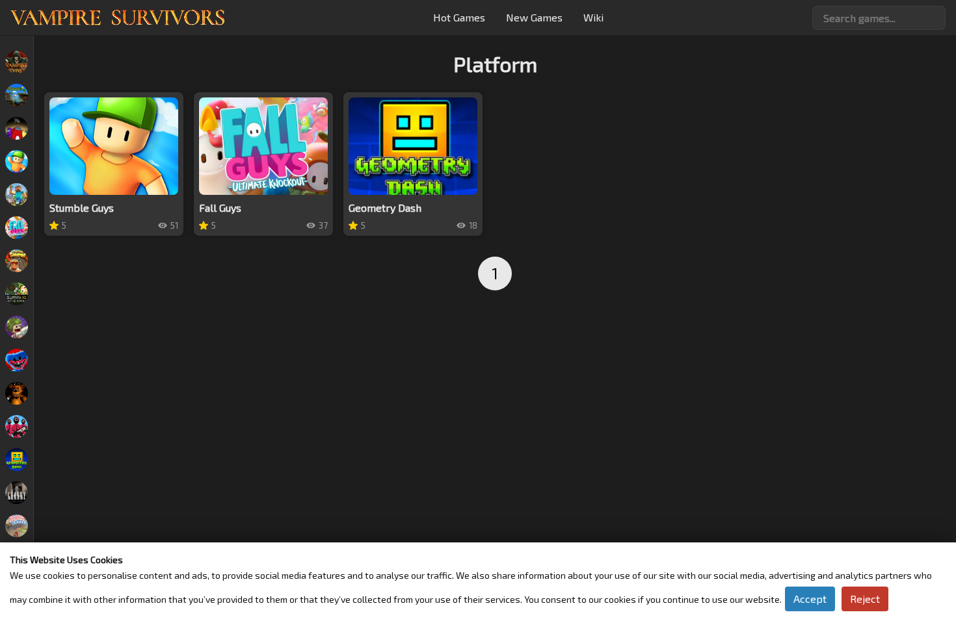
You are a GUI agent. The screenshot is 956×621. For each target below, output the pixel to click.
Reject (865, 598)
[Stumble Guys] (16, 161)
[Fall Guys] (16, 227)
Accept (810, 598)
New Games (534, 17)
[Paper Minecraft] (16, 194)
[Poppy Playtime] (16, 360)
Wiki (593, 17)
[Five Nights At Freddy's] (16, 393)
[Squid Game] (16, 426)
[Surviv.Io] (16, 293)
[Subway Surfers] (16, 260)
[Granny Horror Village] (16, 492)
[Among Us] (16, 128)
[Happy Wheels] (16, 525)
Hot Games (459, 17)
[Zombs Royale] (16, 327)
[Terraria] (16, 95)
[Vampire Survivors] (16, 62)
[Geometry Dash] (16, 459)
